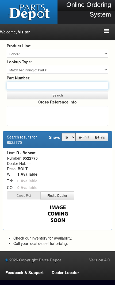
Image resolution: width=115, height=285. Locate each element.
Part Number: (18, 77)
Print (85, 137)
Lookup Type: (19, 61)
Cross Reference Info (57, 102)
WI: (10, 174)
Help (101, 137)
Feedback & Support (24, 272)
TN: (10, 180)
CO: (10, 187)
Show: (54, 137)
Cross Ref (24, 195)
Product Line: (19, 45)
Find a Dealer (57, 195)
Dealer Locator (65, 272)
